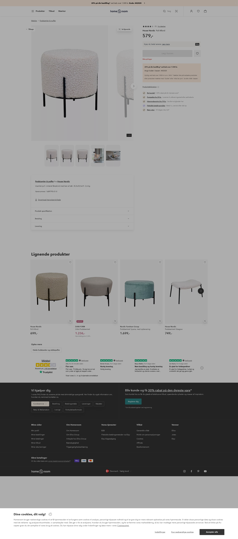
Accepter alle (212, 532)
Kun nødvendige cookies (182, 532)
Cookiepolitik (123, 525)
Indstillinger (160, 532)
